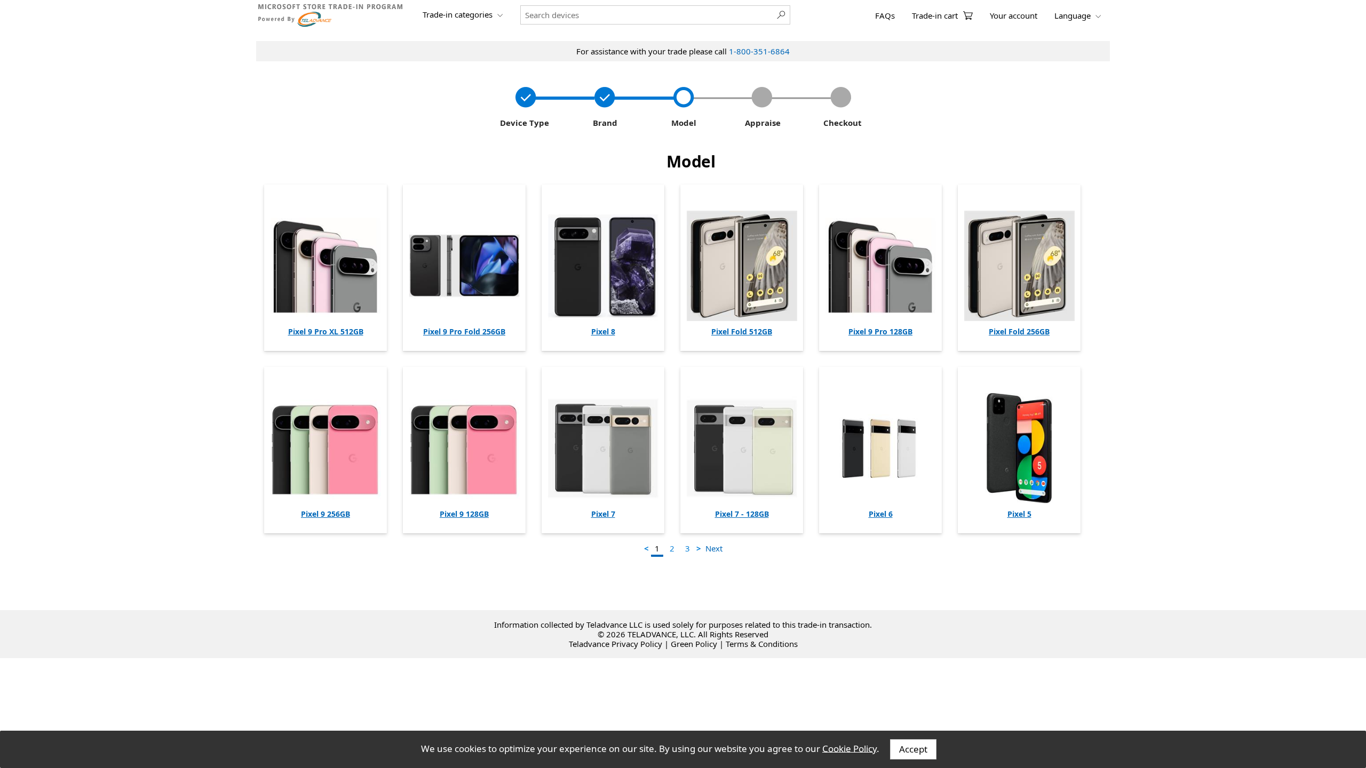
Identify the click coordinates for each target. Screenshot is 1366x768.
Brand (603, 122)
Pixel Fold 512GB (741, 331)
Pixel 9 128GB (464, 514)
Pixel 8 (603, 331)
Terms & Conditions (762, 643)
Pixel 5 (1019, 514)
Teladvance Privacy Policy (615, 643)
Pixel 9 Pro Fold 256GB (464, 331)
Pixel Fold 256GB (1019, 331)
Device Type (523, 122)
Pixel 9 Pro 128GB (880, 331)
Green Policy (694, 643)
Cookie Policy (849, 748)
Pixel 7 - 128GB (742, 514)
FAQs (885, 15)
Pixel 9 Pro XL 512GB (325, 331)
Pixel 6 (881, 514)
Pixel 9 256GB (325, 514)
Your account (1013, 15)
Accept (913, 749)
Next (713, 548)
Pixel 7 (603, 514)
